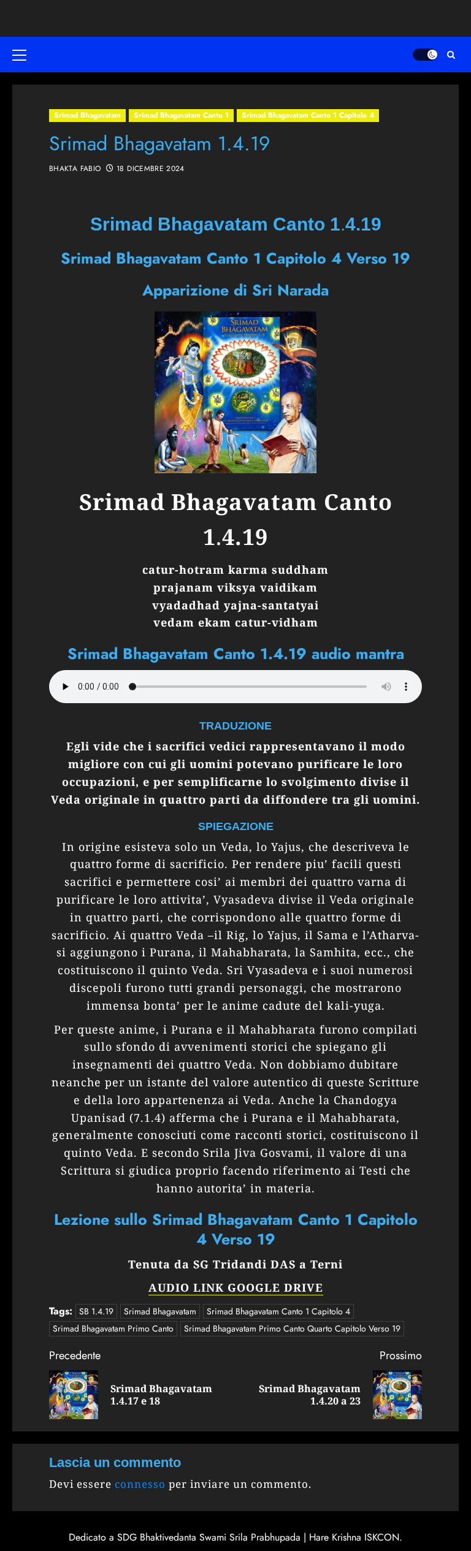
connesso (140, 1484)
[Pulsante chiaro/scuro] (425, 54)
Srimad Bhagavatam (87, 115)
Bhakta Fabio (75, 169)
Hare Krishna (335, 1537)
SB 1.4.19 (96, 1311)
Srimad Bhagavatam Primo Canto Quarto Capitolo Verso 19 (292, 1328)
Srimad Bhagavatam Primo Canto (113, 1328)
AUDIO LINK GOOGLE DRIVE (235, 1287)
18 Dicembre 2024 (151, 169)
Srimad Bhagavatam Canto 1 (181, 115)
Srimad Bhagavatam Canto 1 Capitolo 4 (308, 115)
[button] (21, 54)
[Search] (451, 55)
